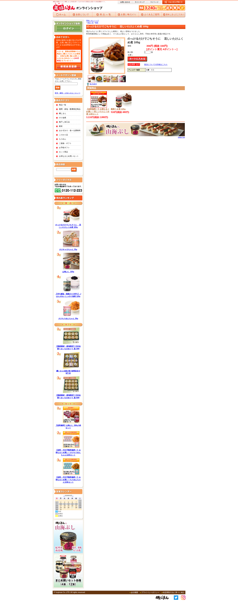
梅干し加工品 (64, 122)
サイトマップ (139, 2)
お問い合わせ (125, 2)
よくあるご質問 (150, 14)
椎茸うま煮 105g (118, 109)
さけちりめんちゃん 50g (68, 318)
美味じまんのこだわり (173, 14)
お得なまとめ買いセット (69, 156)
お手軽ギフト (64, 148)
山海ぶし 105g (68, 272)
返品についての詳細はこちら (155, 64)
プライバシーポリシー (150, 592)
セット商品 (63, 152)
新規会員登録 (68, 66)
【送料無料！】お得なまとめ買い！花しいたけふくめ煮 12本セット (97, 111)
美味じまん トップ (92, 20)
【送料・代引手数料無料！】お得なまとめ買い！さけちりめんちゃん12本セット (68, 452)
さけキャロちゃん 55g (68, 249)
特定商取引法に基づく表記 (173, 592)
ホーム (61, 14)
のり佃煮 (62, 118)
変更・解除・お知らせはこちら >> (67, 93)
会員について (80, 14)
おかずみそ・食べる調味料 (69, 130)
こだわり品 (63, 135)
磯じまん (62, 113)
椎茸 (61, 126)
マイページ (154, 2)
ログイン (68, 28)
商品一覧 (103, 14)
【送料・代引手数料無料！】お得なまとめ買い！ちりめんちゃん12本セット (68, 479)
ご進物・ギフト (65, 143)
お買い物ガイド (127, 14)
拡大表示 (93, 84)
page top (181, 137)
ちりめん (62, 139)
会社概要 (134, 592)
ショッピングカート (173, 2)
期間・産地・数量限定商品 (69, 109)
